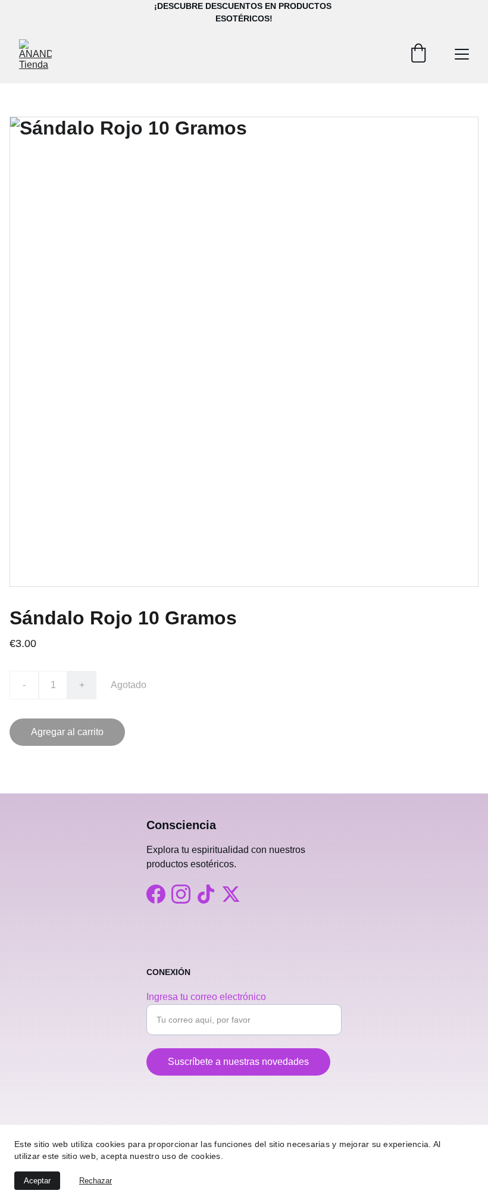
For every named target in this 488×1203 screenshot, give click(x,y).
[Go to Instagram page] (180, 894)
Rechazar (95, 1180)
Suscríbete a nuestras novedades (238, 1062)
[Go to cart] (418, 54)
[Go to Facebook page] (155, 894)
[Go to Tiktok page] (205, 894)
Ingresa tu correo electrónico (206, 997)
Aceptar (37, 1180)
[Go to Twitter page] (230, 894)
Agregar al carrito (67, 732)
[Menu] (462, 54)
